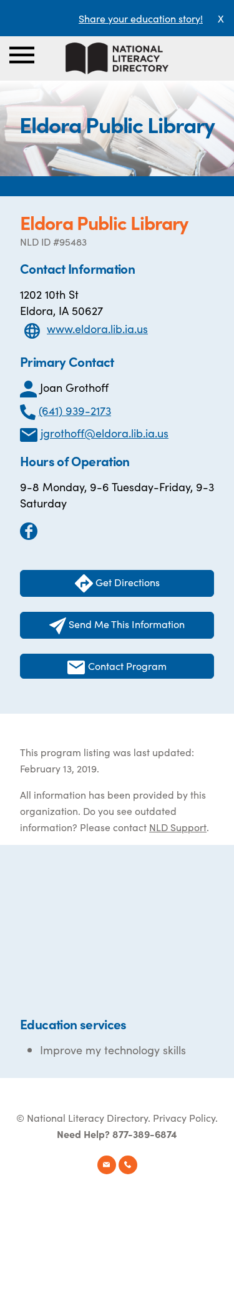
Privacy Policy (184, 1117)
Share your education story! (141, 18)
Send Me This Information (125, 624)
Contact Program (126, 665)
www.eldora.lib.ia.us (97, 328)
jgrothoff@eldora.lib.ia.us (104, 433)
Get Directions (126, 582)
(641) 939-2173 (75, 410)
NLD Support (178, 827)
